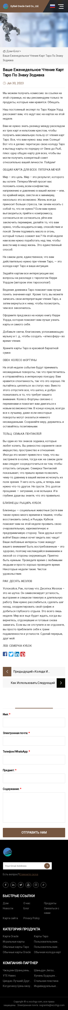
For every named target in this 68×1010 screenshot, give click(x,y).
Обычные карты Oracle (17, 952)
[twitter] (21, 885)
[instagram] (36, 885)
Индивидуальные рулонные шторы (45, 986)
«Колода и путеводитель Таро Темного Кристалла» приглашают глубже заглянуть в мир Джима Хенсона (48, 672)
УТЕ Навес (9, 975)
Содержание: (12, 788)
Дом (9, 51)
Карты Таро (41, 936)
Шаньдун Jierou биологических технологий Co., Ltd (45, 971)
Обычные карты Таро (16, 946)
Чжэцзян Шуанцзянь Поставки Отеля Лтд (16, 971)
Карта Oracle (11, 936)
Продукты (50, 903)
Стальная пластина (46, 980)
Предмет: (9, 770)
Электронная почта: (16, 733)
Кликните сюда (28, 874)
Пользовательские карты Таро (45, 942)
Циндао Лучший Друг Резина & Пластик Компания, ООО (16, 981)
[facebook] (5, 885)
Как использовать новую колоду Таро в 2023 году (21, 683)
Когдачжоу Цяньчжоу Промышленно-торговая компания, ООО (18, 986)
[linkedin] (13, 885)
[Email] (47, 866)
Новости (8, 908)
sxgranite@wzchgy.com (52, 1005)
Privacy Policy (31, 918)
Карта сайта (10, 918)
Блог (26, 908)
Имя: (6, 714)
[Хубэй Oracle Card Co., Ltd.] (22, 852)
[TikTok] (43, 885)
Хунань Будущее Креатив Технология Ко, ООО (49, 976)
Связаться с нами (51, 910)
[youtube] (28, 885)
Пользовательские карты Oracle (45, 947)
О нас (26, 903)
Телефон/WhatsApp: (16, 751)
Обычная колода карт (47, 952)
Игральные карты (14, 941)
